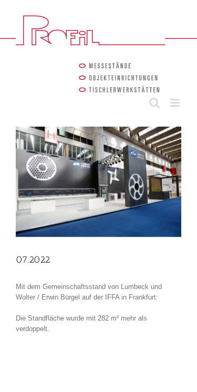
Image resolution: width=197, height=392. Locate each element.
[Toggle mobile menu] (175, 102)
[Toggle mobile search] (154, 102)
